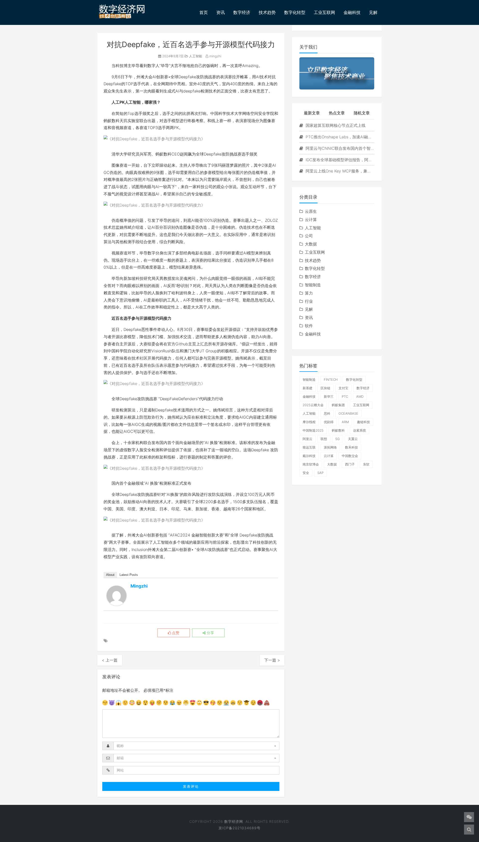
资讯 (220, 12)
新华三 (329, 396)
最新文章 (312, 112)
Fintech (331, 380)
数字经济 (241, 12)
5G (337, 439)
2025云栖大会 (313, 405)
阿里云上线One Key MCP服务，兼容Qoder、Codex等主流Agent (339, 170)
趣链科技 (363, 422)
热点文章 (337, 112)
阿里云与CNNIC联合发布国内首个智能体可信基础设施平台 (339, 148)
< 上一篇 (110, 660)
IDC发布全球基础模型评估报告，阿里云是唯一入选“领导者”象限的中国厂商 (339, 159)
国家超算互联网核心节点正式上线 (334, 125)
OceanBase (348, 413)
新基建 (307, 388)
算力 (309, 293)
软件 (309, 325)
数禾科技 (351, 447)
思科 (327, 413)
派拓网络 (330, 447)
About (110, 575)
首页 (203, 12)
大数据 (311, 243)
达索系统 (359, 430)
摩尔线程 (309, 422)
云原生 (311, 211)
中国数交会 (350, 456)
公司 (309, 235)
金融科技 (352, 12)
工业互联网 (324, 12)
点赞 (175, 633)
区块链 (325, 388)
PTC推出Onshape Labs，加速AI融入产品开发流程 (339, 136)
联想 (324, 439)
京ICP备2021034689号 (239, 828)
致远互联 (309, 447)
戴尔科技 (309, 456)
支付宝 (343, 388)
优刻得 (329, 422)
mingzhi (214, 56)
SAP (320, 473)
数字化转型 (294, 12)
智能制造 (313, 284)
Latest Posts (129, 575)
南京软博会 (311, 464)
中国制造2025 (313, 430)
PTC (345, 396)
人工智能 (195, 56)
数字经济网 (233, 821)
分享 (210, 633)
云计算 (311, 219)
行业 (309, 301)
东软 (366, 464)
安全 (306, 473)
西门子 (350, 464)
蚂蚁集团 (338, 405)
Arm (345, 422)
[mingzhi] (116, 596)
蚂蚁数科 (338, 430)
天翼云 (353, 439)
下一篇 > (272, 660)
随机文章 (362, 112)
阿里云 (307, 439)
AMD (359, 396)
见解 (373, 12)
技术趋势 (267, 12)
